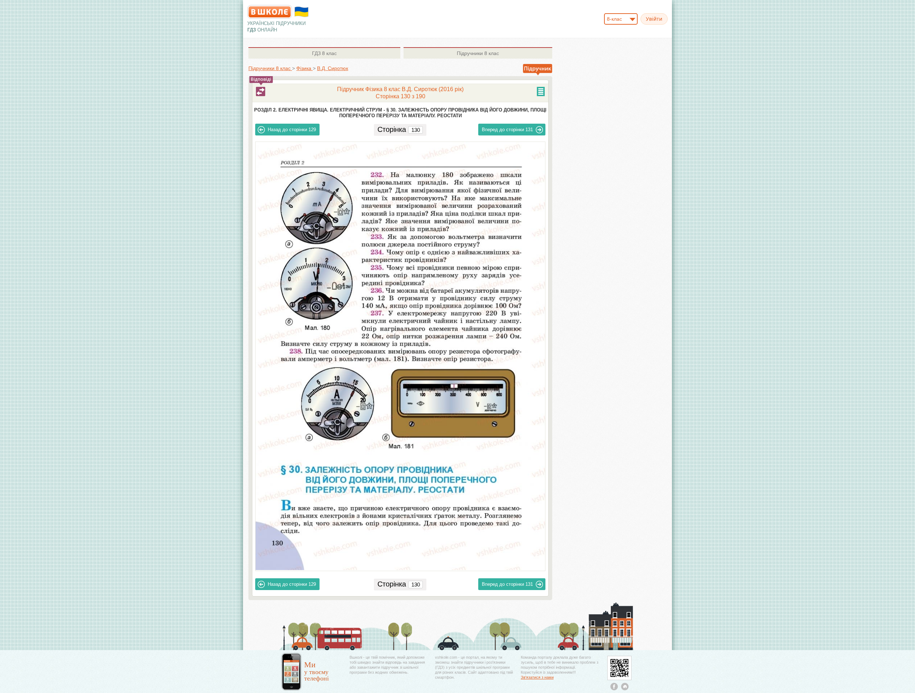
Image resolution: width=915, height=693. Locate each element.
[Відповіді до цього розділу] (260, 91)
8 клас (324, 53)
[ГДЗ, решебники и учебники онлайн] (269, 12)
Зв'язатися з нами (537, 677)
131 (507, 129)
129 (292, 129)
